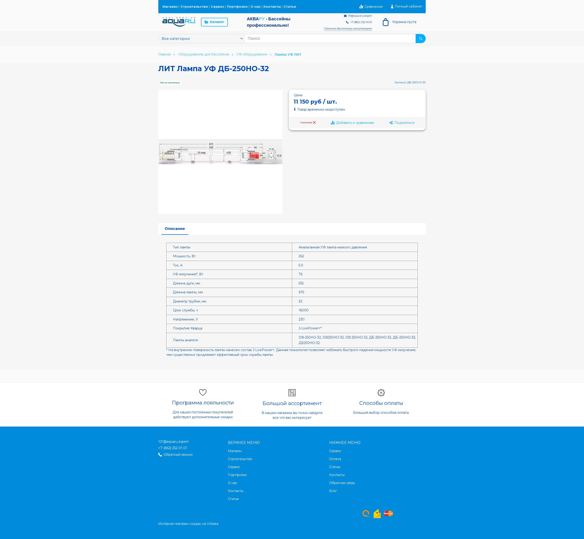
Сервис (217, 7)
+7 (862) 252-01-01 (172, 448)
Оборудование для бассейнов (204, 54)
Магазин (170, 7)
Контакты (272, 7)
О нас (255, 7)
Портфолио (237, 7)
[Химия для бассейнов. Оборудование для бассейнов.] (179, 22)
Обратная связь (342, 483)
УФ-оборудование (252, 54)
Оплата (335, 459)
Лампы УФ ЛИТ (288, 54)
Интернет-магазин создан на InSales (188, 524)
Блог (333, 491)
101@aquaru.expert (173, 442)
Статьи (290, 7)
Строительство (194, 7)
